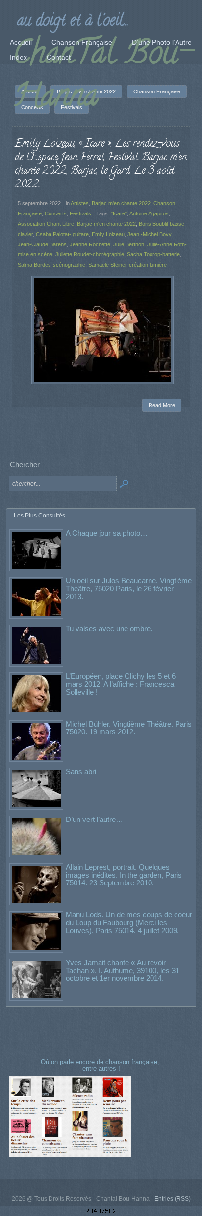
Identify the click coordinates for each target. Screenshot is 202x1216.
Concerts (56, 213)
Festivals (80, 213)
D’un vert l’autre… (94, 819)
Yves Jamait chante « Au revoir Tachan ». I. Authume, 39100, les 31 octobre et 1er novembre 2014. (122, 970)
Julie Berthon (128, 244)
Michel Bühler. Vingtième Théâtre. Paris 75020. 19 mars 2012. (129, 728)
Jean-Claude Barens (42, 244)
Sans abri (81, 771)
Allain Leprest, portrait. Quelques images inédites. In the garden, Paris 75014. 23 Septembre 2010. (124, 875)
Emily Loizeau (108, 234)
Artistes (80, 203)
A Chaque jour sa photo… (107, 533)
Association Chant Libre (46, 224)
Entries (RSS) (172, 1198)
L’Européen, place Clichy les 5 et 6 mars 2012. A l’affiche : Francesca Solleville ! (121, 684)
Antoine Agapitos (149, 213)
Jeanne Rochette (90, 244)
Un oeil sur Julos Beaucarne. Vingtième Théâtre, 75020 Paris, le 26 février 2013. (129, 589)
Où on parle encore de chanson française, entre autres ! (101, 1065)
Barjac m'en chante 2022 (121, 203)
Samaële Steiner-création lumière (127, 265)
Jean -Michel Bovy (149, 234)
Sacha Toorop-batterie (153, 254)
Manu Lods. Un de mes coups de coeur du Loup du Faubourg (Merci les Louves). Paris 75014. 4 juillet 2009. (129, 923)
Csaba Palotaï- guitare (62, 234)
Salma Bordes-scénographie (51, 265)
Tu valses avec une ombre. (109, 628)
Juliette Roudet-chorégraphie (89, 254)
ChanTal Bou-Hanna (103, 77)
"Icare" (119, 213)
